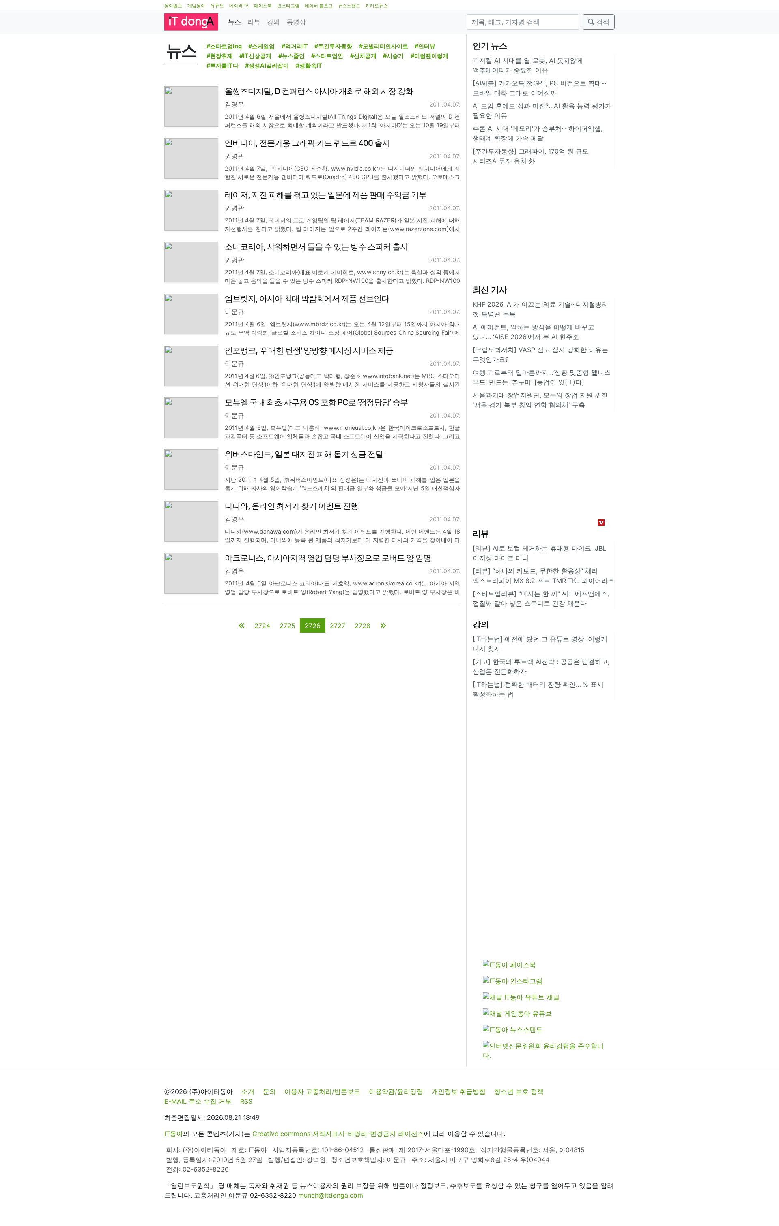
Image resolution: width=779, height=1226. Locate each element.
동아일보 (173, 6)
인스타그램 (288, 6)
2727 (337, 626)
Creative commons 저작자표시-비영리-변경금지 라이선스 (338, 1134)
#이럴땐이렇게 (429, 55)
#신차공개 (363, 55)
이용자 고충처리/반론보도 (322, 1091)
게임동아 (196, 6)
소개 (247, 1091)
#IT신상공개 (255, 55)
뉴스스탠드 (349, 6)
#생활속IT (309, 65)
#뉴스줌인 (291, 55)
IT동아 (173, 1134)
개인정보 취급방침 (459, 1091)
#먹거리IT (295, 46)
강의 (273, 22)
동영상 (296, 22)
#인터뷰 (425, 46)
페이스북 (263, 6)
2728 (362, 626)
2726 (313, 626)
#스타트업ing (224, 46)
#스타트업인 (327, 55)
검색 (601, 22)
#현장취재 (220, 55)
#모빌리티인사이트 (383, 46)
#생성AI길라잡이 (267, 65)
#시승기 (393, 55)
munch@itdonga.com (330, 1195)
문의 (269, 1091)
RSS (246, 1101)
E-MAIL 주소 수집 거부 (198, 1101)
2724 (262, 626)
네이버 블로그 (319, 6)
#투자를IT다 (223, 65)
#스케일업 (261, 46)
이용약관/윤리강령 (396, 1091)
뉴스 (234, 22)
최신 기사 (490, 290)
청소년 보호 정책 (519, 1091)
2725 (287, 626)
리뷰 (253, 22)
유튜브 (217, 6)
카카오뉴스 (377, 6)
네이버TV (239, 6)
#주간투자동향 (333, 46)
